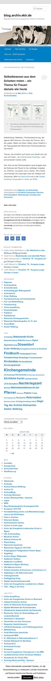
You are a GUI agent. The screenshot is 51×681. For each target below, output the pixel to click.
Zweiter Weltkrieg (11, 326)
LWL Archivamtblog (12, 534)
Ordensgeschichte (11, 575)
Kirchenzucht (39, 375)
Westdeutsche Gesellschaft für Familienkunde (22, 610)
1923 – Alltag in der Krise (14, 586)
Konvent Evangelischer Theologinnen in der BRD (24, 652)
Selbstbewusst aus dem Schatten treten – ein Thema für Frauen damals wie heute (20, 82)
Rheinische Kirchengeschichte (16, 318)
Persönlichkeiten (11, 310)
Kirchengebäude (12, 364)
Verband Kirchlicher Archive (15, 602)
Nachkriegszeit (30, 383)
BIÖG (6, 503)
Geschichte (25, 176)
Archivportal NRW (11, 635)
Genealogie (23, 357)
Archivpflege (8, 337)
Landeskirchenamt (31, 379)
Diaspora (29, 340)
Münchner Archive (11, 536)
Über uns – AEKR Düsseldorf (14, 54)
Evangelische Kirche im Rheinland (33, 349)
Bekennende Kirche (23, 336)
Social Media (9, 324)
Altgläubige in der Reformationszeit (18, 573)
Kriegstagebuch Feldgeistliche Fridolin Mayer (22, 550)
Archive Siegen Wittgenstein (15, 556)
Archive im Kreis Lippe (13, 525)
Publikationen (9, 315)
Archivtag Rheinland (12, 495)
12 (18, 443)
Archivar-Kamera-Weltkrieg (15, 486)
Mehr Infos (39, 677)
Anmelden (8, 463)
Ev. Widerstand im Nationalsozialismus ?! (21, 638)
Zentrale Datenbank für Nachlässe (17, 641)
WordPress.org (10, 471)
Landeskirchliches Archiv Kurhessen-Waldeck (22, 654)
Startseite (7, 49)
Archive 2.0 (8, 489)
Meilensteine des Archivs (13, 59)
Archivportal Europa (12, 646)
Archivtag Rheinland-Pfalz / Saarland (19, 660)
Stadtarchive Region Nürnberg (16, 564)
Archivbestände (32, 190)
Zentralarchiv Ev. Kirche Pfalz (16, 657)
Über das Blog (20, 49)
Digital (35, 340)
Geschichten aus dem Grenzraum (17, 621)
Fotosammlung (10, 304)
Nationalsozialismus (21, 387)
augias (6, 500)
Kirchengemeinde (20, 370)
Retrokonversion (9, 401)
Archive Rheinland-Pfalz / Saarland (18, 497)
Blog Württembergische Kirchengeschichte (21, 506)
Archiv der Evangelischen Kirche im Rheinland (23, 599)
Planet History (9, 542)
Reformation (33, 397)
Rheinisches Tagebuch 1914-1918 (17, 547)
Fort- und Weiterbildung (13, 301)
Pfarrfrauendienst (10, 195)
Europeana (8, 649)
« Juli (12, 453)
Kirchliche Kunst (14, 378)
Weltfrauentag (23, 195)
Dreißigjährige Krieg (12, 578)
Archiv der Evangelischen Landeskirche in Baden (24, 584)
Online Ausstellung (11, 307)
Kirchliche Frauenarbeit (27, 192)
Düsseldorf (26, 344)
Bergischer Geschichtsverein (15, 624)
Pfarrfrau (39, 192)
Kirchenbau (11, 361)
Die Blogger (33, 49)
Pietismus (20, 393)
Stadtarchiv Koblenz (12, 559)
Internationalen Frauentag (30, 157)
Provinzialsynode (10, 398)
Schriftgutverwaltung (23, 401)
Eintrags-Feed (9, 466)
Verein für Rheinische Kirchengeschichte (20, 604)
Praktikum (8, 312)
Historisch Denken (11, 520)
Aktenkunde (8, 481)
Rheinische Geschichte (13, 545)
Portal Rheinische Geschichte (16, 632)
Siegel (40, 401)
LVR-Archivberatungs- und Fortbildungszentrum (23, 627)
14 (30, 443)
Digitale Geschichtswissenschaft (17, 581)
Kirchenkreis (21, 374)
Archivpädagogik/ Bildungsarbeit (17, 290)
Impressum (30, 59)
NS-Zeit (35, 387)
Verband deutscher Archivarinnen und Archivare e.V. (25, 570)
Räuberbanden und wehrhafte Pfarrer (31, 256)
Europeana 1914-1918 (12, 509)
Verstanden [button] (27, 677)
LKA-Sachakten (11, 383)
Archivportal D (10, 643)
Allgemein (21, 190)
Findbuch (11, 353)
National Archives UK (12, 539)
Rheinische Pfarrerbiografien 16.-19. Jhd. (20, 321)
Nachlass (7, 388)
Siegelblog (8, 553)
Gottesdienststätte (35, 357)
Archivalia (8, 484)
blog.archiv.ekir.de (18, 15)
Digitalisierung (10, 344)
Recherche (21, 397)
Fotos (33, 353)
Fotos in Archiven (11, 517)
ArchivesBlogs (10, 492)
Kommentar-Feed (11, 468)
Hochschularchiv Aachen (14, 522)
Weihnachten (29, 405)
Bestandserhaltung (10, 340)
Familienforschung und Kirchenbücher (19, 299)
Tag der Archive (13, 405)
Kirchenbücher (25, 361)
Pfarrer (10, 392)
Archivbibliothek (10, 287)
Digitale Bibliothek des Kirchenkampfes (20, 607)
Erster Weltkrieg (10, 296)
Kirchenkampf (9, 375)
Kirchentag (31, 375)
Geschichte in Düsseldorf (14, 618)
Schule (34, 401)
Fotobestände (25, 353)
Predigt (34, 393)
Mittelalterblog (10, 629)
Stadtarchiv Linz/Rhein (13, 561)
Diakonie (21, 340)
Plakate (27, 392)
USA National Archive (12, 567)
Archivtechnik (9, 293)
